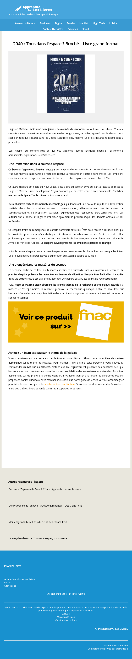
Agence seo (10, 585)
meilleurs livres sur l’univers (60, 384)
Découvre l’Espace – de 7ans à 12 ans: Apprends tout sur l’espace (44, 489)
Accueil (66, 613)
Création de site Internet (115, 645)
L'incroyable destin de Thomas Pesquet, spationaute (37, 538)
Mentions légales (66, 616)
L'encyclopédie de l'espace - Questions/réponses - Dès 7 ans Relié (45, 505)
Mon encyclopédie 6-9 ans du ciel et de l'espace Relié (37, 522)
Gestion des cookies (66, 620)
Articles (8, 582)
